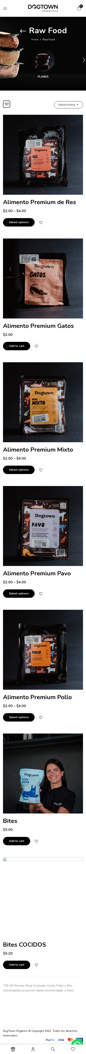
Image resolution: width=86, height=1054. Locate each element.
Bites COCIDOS (24, 945)
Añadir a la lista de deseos (41, 222)
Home (34, 39)
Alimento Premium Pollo (37, 697)
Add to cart (16, 346)
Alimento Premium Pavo (37, 573)
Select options (19, 222)
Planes (43, 77)
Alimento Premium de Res (39, 202)
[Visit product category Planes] (43, 60)
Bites (10, 821)
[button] (79, 8)
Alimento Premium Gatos (38, 326)
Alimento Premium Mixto (38, 450)
